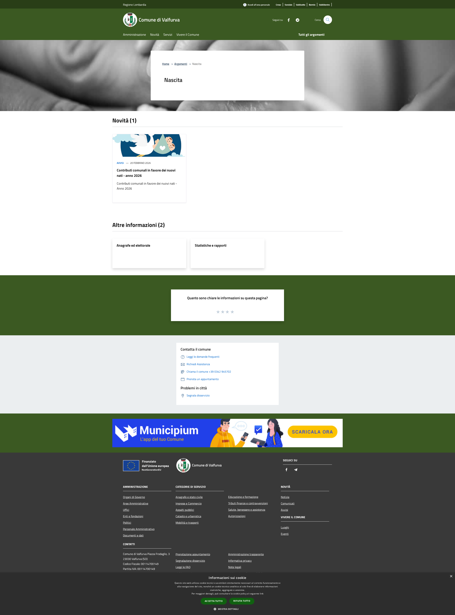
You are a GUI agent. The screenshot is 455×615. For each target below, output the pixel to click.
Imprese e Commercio (189, 503)
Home (165, 64)
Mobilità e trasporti (187, 522)
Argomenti (180, 64)
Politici (127, 522)
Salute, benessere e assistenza (246, 509)
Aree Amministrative (135, 503)
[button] (227, 609)
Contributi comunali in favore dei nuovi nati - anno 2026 (146, 172)
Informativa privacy (240, 560)
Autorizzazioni (236, 516)
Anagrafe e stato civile (189, 497)
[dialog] (227, 594)
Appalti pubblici (185, 510)
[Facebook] (287, 19)
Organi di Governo (134, 497)
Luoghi (285, 527)
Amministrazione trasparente (246, 554)
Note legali (234, 567)
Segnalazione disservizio (190, 560)
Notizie (285, 497)
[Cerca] (327, 19)
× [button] (451, 576)
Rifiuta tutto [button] (241, 600)
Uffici (126, 510)
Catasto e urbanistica (188, 516)
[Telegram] (296, 19)
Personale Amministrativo (138, 529)
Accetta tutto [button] (214, 601)
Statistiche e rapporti (210, 245)
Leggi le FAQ (183, 567)
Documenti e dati (133, 535)
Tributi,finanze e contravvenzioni (248, 503)
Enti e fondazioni (133, 516)
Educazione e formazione (243, 497)
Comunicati (288, 503)
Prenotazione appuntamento (193, 554)
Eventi (285, 534)
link (261, 593)
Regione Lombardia (134, 4)
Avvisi (120, 163)
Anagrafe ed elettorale (133, 245)
